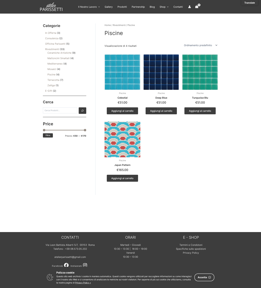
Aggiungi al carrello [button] (122, 110)
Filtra (48, 135)
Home (108, 25)
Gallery (109, 6)
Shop (163, 6)
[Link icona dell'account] (189, 6)
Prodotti (122, 6)
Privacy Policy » (83, 282)
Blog (152, 6)
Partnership (138, 6)
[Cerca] (82, 110)
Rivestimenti (119, 25)
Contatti (178, 6)
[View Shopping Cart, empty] (197, 6)
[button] (98, 7)
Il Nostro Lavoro (87, 6)
